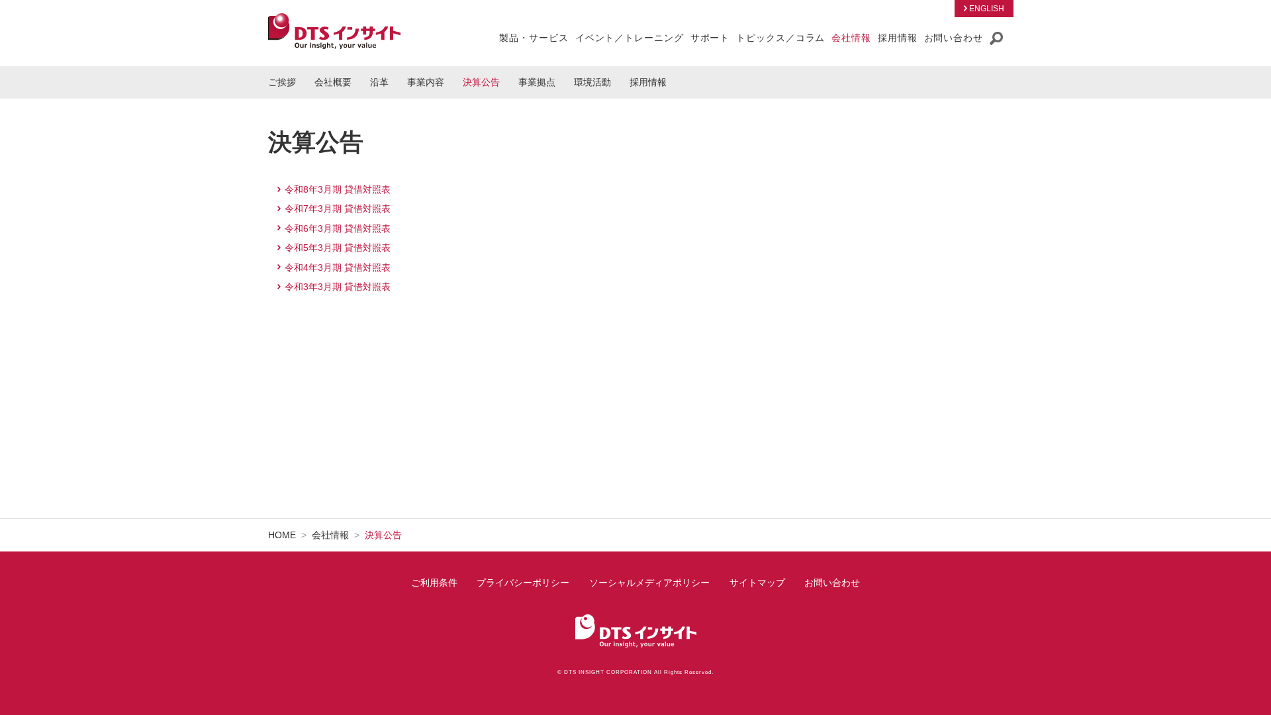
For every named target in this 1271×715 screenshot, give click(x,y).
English (986, 8)
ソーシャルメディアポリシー (649, 582)
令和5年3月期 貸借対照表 (338, 247)
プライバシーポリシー (523, 582)
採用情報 (648, 82)
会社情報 (330, 535)
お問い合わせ (832, 582)
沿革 (379, 82)
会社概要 (333, 82)
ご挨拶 (282, 82)
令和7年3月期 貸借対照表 (338, 208)
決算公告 (481, 82)
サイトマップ (757, 582)
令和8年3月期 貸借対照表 (338, 189)
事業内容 (425, 82)
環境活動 (592, 82)
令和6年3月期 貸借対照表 (338, 228)
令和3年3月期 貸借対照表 (338, 286)
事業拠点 (536, 82)
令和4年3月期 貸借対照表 (338, 267)
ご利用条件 (434, 582)
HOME (282, 535)
